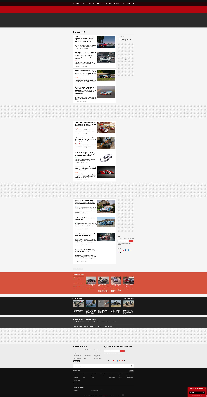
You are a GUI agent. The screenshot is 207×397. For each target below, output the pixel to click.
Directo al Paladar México (103, 389)
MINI (132, 38)
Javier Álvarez (80, 179)
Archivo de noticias (78, 268)
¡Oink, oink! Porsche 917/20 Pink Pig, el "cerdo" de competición (85, 250)
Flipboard (118, 252)
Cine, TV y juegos (78, 143)
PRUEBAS (78, 3)
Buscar (131, 366)
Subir (131, 370)
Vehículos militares (77, 298)
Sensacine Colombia (94, 390)
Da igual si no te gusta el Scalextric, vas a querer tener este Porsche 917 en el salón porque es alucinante (85, 139)
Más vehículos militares (128, 298)
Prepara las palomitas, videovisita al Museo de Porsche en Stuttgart (85, 234)
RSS (131, 250)
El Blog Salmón (129, 375)
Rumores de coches (93, 326)
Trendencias (120, 375)
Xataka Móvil (76, 377)
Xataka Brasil (76, 390)
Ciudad (124, 39)
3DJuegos (84, 375)
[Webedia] (131, 1)
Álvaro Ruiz (79, 66)
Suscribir (122, 350)
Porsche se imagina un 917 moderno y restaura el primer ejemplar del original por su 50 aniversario (85, 168)
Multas (119, 38)
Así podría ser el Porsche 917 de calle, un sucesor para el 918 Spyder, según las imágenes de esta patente (85, 154)
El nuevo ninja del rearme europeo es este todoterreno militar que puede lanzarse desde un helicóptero (78, 310)
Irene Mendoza (80, 48)
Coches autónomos (77, 358)
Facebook (125, 3)
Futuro (85, 358)
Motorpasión (111, 375)
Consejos (75, 281)
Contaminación (120, 40)
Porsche (120, 39)
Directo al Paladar (103, 375)
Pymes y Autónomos (130, 377)
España (125, 40)
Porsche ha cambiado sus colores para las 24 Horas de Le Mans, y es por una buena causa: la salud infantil (85, 124)
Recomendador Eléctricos (110, 3)
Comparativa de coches (108, 326)
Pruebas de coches (97, 353)
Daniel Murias (79, 162)
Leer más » (92, 46)
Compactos (76, 353)
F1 (101, 3)
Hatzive (78, 245)
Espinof (92, 377)
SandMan (79, 261)
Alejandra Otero (80, 83)
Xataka (75, 375)
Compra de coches (78, 275)
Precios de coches (100, 326)
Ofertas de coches (77, 279)
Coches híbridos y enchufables (97, 350)
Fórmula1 (80, 326)
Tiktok (133, 3)
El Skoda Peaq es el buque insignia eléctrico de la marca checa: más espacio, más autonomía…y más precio (91, 286)
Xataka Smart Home (77, 380)
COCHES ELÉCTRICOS (86, 3)
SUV (85, 353)
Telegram (123, 3)
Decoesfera (119, 377)
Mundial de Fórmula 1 (98, 358)
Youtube (129, 3)
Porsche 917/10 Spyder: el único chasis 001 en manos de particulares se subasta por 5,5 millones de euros (85, 202)
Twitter (131, 3)
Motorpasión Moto (112, 377)
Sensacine (93, 375)
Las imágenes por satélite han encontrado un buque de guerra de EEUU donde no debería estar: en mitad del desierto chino (103, 310)
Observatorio (96, 3)
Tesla (129, 38)
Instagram (127, 3)
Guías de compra (76, 277)
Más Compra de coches (76, 287)
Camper (122, 38)
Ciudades (128, 39)
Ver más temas (76, 361)
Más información (104, 395)
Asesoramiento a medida (78, 283)
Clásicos (76, 206)
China (126, 38)
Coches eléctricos (86, 326)
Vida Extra (83, 377)
